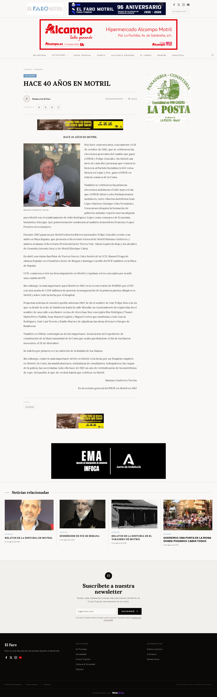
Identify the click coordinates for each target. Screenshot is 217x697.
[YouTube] (188, 4)
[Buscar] (213, 55)
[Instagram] (183, 4)
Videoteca (178, 55)
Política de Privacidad (13, 684)
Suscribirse (128, 611)
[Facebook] (174, 4)
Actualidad (58, 55)
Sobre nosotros (154, 649)
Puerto (101, 55)
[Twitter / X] (45, 107)
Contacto (151, 654)
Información (179, 12)
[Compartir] (52, 107)
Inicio (29, 69)
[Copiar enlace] (58, 107)
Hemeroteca (153, 659)
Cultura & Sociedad (123, 55)
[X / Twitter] (178, 4)
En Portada (39, 55)
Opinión (161, 55)
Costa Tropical (82, 55)
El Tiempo (145, 55)
